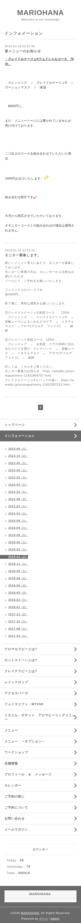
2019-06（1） (18, 542)
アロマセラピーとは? (20, 649)
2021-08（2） (18, 499)
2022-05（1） (18, 484)
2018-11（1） (18, 564)
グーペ (43, 918)
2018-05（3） (18, 592)
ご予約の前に (14, 796)
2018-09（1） (18, 571)
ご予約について (16, 807)
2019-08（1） (18, 535)
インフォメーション (19, 436)
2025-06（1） (18, 448)
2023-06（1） (18, 463)
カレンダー (12, 785)
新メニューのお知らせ (23, 51)
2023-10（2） (18, 456)
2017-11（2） (18, 614)
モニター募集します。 (23, 255)
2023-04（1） (18, 470)
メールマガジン (16, 829)
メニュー (11, 730)
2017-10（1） (18, 621)
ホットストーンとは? (20, 660)
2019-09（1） (18, 528)
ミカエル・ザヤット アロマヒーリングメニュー (39, 717)
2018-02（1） (18, 600)
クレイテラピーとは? (20, 671)
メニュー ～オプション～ (24, 741)
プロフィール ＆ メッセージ (28, 774)
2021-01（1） (18, 513)
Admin (55, 918)
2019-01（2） (18, 556)
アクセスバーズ (16, 693)
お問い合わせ (14, 818)
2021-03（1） (18, 506)
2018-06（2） (18, 585)
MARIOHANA (40, 13)
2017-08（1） (18, 628)
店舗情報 (11, 763)
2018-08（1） (18, 578)
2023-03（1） (18, 477)
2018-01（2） (18, 607)
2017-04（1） (18, 636)
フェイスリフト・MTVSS (23, 704)
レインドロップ (16, 682)
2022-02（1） (18, 492)
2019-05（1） (18, 549)
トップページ (14, 425)
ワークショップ (16, 752)
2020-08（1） (18, 520)
